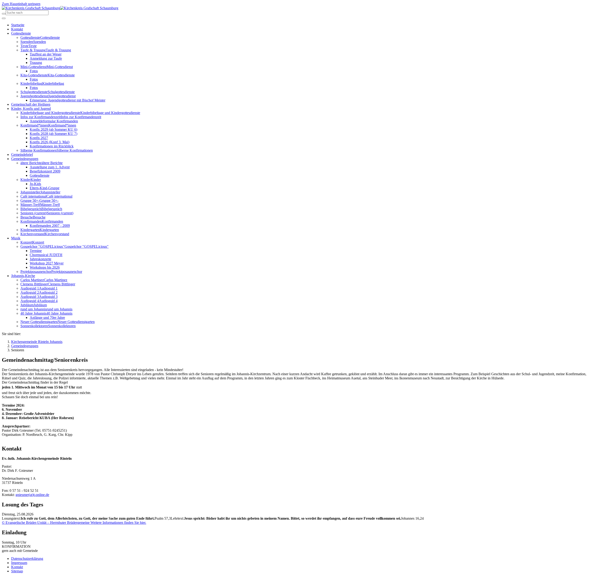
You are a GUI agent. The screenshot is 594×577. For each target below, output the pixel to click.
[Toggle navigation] (4, 18)
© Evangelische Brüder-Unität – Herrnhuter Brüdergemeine (46, 523)
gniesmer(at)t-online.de (32, 495)
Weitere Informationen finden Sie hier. (118, 523)
